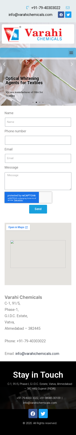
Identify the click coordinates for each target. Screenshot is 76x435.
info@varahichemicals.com (37, 353)
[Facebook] (61, 14)
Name (9, 113)
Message (11, 167)
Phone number (15, 131)
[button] (71, 53)
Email (9, 149)
